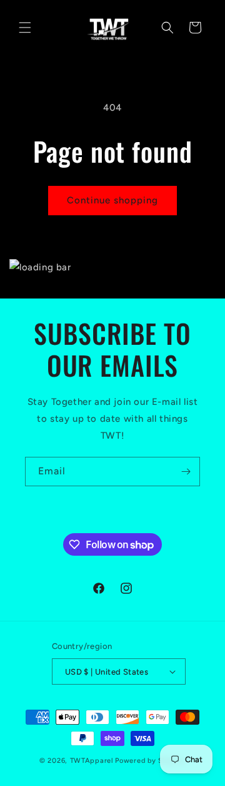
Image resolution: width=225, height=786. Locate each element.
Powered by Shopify (150, 761)
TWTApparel (92, 761)
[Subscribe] (185, 471)
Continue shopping (112, 200)
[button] (25, 27)
